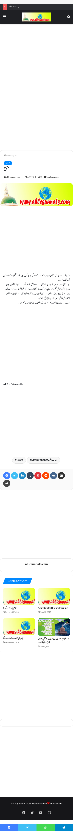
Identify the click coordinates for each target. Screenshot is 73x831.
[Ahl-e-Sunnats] (36, 16)
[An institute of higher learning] (54, 596)
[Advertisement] (36, 56)
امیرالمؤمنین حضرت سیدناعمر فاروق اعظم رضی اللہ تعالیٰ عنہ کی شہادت (53, 641)
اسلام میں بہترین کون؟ (10, 608)
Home (9, 156)
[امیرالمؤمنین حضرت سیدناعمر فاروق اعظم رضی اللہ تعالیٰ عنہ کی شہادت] (54, 627)
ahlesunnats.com (13, 177)
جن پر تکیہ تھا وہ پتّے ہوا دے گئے (13, 638)
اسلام (15, 156)
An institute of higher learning (53, 608)
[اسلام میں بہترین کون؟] (19, 596)
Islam (19, 460)
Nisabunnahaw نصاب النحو (44, 460)
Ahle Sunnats (56, 804)
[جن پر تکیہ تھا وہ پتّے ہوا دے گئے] (19, 626)
